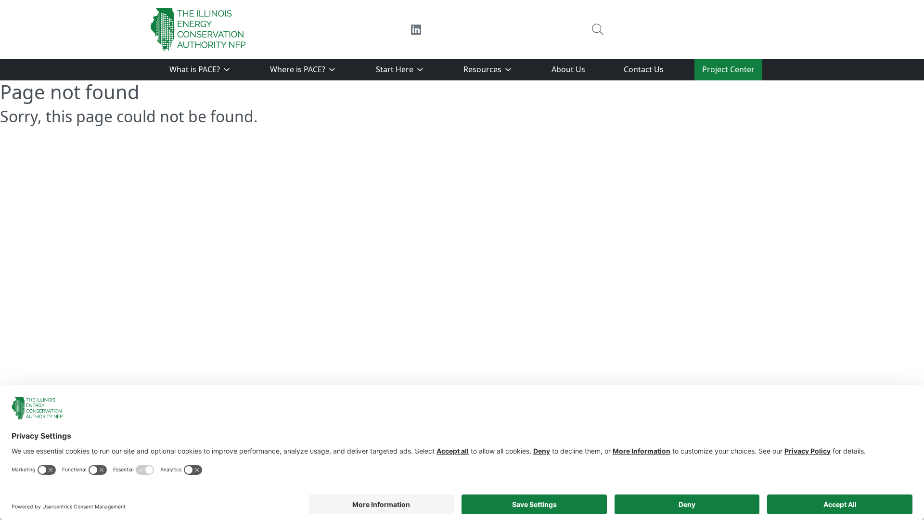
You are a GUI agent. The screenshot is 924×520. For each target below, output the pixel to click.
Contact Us (644, 69)
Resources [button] (483, 69)
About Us (568, 69)
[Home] (198, 29)
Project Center (728, 69)
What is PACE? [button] (195, 69)
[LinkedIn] (416, 29)
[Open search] (597, 29)
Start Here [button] (395, 69)
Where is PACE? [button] (298, 69)
